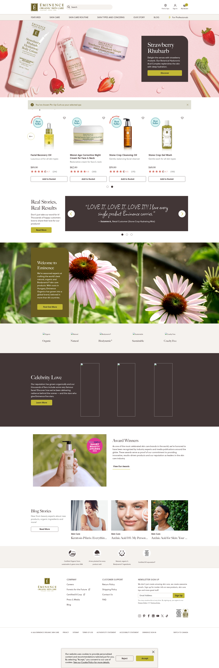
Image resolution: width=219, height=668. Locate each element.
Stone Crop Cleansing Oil (123, 155)
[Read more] (89, 515)
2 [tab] (112, 187)
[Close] (187, 104)
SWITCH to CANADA (180, 632)
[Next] (188, 136)
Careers (70, 584)
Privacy (66, 632)
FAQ (104, 599)
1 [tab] (107, 187)
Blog (69, 604)
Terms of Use (88, 632)
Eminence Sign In (149, 632)
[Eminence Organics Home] (47, 7)
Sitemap (76, 632)
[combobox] (89, 7)
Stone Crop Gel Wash (160, 155)
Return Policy (108, 584)
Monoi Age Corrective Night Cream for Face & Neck (85, 156)
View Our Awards (121, 466)
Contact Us (107, 594)
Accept (145, 658)
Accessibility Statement (129, 632)
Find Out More (50, 306)
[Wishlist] (64, 117)
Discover (165, 72)
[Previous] (30, 136)
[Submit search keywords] (68, 6)
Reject (124, 658)
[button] (175, 7)
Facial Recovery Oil (41, 155)
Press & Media (73, 599)
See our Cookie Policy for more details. (91, 662)
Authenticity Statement (106, 632)
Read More (41, 229)
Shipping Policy (109, 589)
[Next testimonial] (182, 213)
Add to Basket (49, 179)
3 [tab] (131, 235)
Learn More (41, 402)
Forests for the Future (77, 589)
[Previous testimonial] (71, 213)
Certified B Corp (74, 594)
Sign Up (178, 595)
